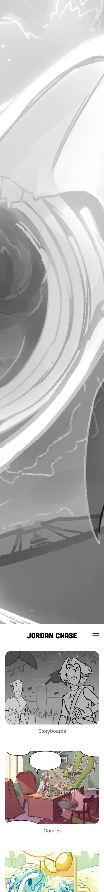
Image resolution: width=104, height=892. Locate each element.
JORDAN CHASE (52, 635)
